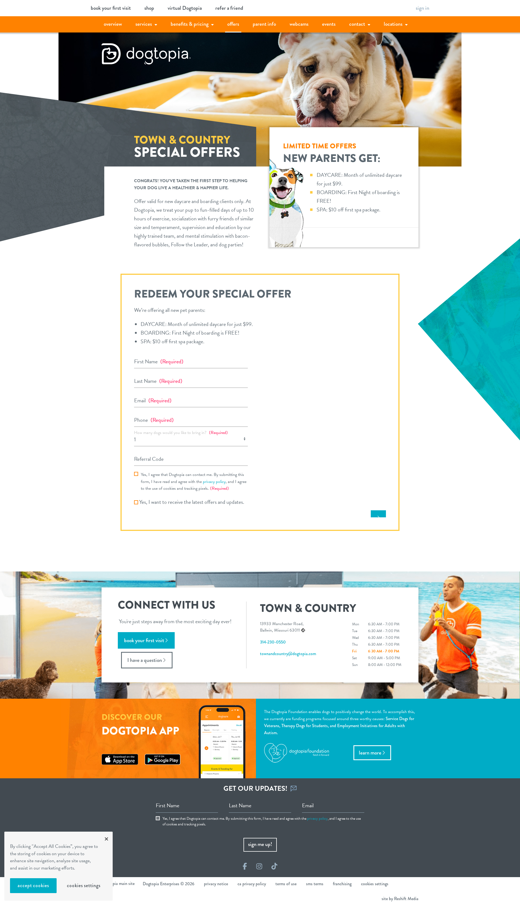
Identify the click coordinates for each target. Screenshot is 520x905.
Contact (357, 24)
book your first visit (111, 8)
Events (329, 24)
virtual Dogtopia (185, 8)
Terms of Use (286, 884)
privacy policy (214, 481)
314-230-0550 (273, 642)
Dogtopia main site (118, 883)
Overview (113, 24)
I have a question (144, 660)
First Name (158, 361)
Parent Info (264, 24)
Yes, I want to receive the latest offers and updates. (191, 502)
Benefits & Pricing (190, 24)
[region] (58, 866)
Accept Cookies (33, 885)
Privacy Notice (216, 884)
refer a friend (229, 8)
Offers (233, 24)
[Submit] (378, 513)
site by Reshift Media (400, 899)
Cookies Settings (83, 885)
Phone (154, 420)
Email (152, 400)
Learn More (370, 753)
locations (393, 24)
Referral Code (149, 459)
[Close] (106, 839)
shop (149, 8)
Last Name (158, 381)
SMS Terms (314, 884)
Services (143, 24)
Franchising (342, 884)
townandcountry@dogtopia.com (288, 654)
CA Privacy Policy (252, 884)
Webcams (299, 24)
